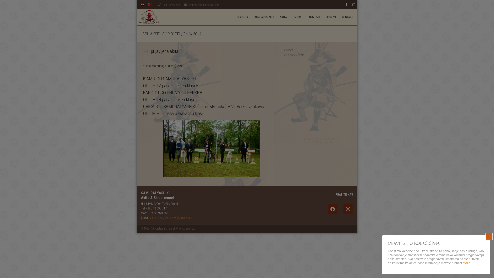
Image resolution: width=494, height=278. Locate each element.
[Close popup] (489, 236)
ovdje (466, 263)
